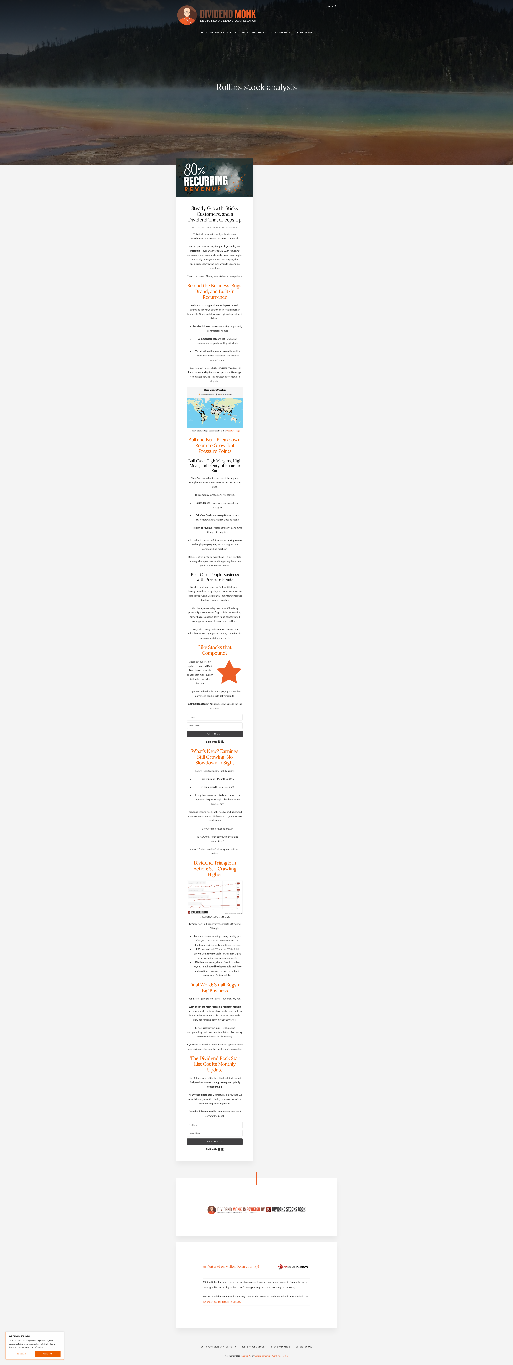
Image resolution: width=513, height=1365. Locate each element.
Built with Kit (215, 741)
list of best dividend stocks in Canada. (222, 1302)
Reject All (21, 1354)
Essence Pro (246, 1356)
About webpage (233, 431)
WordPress (276, 1356)
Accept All (48, 1354)
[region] (34, 1346)
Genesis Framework (262, 1356)
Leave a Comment (229, 227)
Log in (285, 1356)
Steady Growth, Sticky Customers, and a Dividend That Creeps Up (214, 214)
